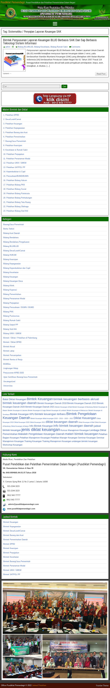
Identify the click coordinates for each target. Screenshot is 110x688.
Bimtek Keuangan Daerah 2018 (52, 403)
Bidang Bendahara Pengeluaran (16, 242)
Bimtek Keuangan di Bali (63, 407)
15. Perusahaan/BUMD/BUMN (15, 176)
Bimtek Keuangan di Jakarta (17, 410)
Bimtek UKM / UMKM (12, 570)
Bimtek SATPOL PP (11, 574)
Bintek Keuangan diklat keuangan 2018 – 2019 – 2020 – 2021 (52, 418)
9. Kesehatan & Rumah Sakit (15, 150)
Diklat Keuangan (85, 418)
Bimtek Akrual (9, 347)
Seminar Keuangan (87, 437)
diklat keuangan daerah (62, 421)
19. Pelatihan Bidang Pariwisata (16, 193)
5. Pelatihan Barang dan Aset (15, 132)
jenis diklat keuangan (40, 429)
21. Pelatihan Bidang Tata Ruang (17, 202)
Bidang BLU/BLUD (25, 47)
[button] (55, 608)
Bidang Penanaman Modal (14, 298)
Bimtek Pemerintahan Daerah (15, 539)
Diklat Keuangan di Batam (20, 426)
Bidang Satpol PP (10, 325)
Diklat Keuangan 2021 (37, 422)
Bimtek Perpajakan (11, 553)
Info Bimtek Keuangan (41, 425)
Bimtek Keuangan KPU (22, 414)
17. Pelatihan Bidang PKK (14, 185)
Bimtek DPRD (9, 544)
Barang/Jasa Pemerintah (13, 224)
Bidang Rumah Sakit (59, 47)
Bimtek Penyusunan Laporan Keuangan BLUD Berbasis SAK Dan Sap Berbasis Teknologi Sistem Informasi (50, 41)
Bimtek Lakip (8, 351)
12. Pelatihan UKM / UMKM (14, 163)
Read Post (101, 74)
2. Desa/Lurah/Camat (12, 119)
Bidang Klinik (8, 285)
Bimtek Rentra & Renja (12, 360)
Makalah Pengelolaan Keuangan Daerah (41, 433)
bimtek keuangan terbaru (50, 414)
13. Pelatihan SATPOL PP (14, 167)
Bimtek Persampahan (12, 355)
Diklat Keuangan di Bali (86, 422)
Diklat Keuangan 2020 (21, 422)
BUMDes (7, 364)
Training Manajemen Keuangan (56, 441)
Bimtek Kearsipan (10, 548)
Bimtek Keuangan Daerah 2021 (40, 407)
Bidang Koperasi (10, 290)
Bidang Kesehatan (41, 47)
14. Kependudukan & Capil (14, 172)
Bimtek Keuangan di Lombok (56, 410)
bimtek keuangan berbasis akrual (76, 399)
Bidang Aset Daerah (11, 233)
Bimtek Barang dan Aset (13, 535)
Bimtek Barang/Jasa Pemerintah (16, 561)
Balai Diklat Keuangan (14, 399)
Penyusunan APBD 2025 (13, 373)
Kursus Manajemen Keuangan (75, 430)
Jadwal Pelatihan (39, 685)
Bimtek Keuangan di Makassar (77, 410)
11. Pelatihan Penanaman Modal (16, 159)
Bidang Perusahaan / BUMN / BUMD (18, 307)
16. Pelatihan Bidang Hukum (15, 180)
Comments (75, 47)
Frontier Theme (102, 685)
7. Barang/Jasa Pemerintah (14, 141)
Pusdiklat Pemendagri (13, 2)
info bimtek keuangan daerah (73, 425)
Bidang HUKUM (9, 255)
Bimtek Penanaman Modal (14, 566)
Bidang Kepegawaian (12, 264)
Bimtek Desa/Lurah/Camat (14, 531)
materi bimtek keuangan (81, 433)
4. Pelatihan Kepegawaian (14, 128)
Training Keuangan (33, 441)
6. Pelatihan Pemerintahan (14, 137)
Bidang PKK (8, 312)
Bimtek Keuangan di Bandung (82, 407)
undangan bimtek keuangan (85, 441)
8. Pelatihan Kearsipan (12, 145)
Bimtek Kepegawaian (12, 526)
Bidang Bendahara (10, 237)
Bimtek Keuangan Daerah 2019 (81, 403)
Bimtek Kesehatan (11, 557)
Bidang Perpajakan (11, 303)
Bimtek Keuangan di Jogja (37, 410)
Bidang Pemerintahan (12, 294)
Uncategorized (9, 381)
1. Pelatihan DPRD (11, 115)
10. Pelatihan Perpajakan (13, 154)
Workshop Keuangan (12, 445)
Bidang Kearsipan (10, 259)
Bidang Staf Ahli (10, 329)
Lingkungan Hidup (10, 368)
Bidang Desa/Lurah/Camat (14, 251)
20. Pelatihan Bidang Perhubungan (17, 198)
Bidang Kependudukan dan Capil (16, 268)
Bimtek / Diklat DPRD (12, 342)
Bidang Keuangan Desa (13, 281)
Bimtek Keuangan (40, 399)
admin (7, 47)
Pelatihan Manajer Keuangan (64, 437)
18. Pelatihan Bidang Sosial (14, 189)
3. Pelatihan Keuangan (12, 124)
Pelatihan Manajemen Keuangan (35, 437)
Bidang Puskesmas (11, 316)
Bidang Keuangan (10, 277)
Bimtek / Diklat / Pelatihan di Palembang (20, 338)
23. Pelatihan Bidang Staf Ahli (15, 211)
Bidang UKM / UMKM (12, 333)
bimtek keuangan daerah (20, 403)
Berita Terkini (8, 229)
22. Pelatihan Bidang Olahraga (16, 206)
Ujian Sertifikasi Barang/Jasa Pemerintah (20, 377)
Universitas (8, 386)
